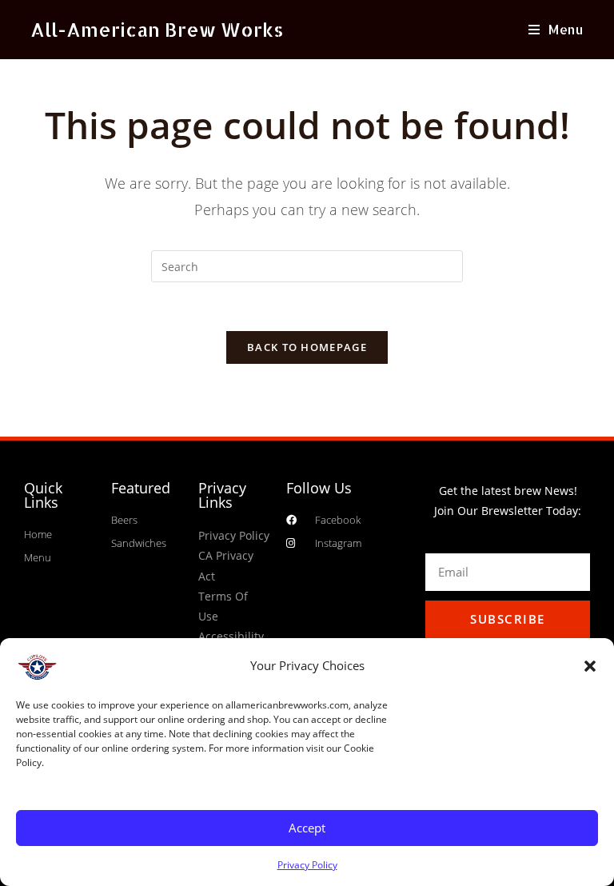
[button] (590, 666)
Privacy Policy (307, 865)
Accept (307, 828)
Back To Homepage (307, 347)
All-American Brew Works (157, 29)
